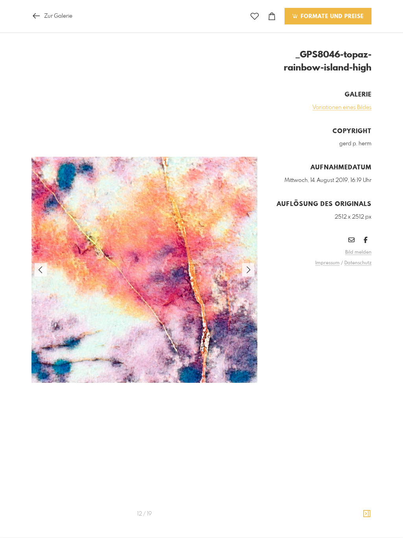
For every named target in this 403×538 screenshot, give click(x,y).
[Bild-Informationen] (367, 514)
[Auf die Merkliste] (254, 16)
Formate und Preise (331, 16)
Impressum (327, 263)
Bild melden (358, 252)
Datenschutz (358, 263)
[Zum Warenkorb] (272, 16)
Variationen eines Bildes (342, 107)
